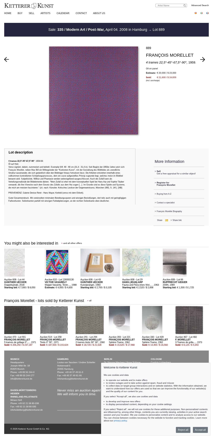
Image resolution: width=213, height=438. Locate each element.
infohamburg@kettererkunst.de (72, 378)
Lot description (21, 152)
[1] (6, 59)
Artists (45, 13)
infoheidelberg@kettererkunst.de (26, 410)
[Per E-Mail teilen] (165, 220)
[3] (202, 59)
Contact (81, 13)
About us (99, 13)
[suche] (185, 5)
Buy (20, 13)
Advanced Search (200, 5)
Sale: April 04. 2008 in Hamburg (98, 30)
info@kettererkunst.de (21, 378)
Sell (31, 13)
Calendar (63, 13)
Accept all (200, 430)
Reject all (183, 430)
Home (7, 13)
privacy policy (120, 420)
